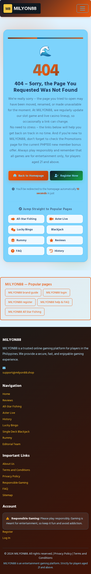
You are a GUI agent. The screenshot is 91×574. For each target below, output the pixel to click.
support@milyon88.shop (18, 372)
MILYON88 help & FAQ (54, 302)
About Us (8, 464)
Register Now (69, 175)
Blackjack (57, 229)
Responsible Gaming (15, 482)
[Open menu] (82, 8)
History (59, 251)
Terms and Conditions (16, 470)
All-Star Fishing (26, 219)
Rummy (21, 240)
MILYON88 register (20, 302)
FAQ (19, 251)
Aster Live (61, 219)
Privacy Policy (11, 476)
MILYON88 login (56, 292)
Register (8, 532)
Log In (6, 538)
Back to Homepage (31, 175)
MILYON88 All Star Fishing (24, 311)
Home (6, 394)
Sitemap (8, 495)
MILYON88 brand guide (23, 292)
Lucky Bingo (25, 229)
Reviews (60, 240)
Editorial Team (11, 444)
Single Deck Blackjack (16, 431)
